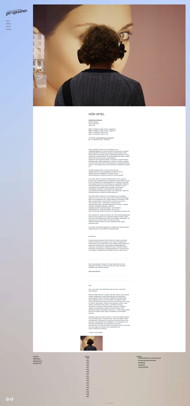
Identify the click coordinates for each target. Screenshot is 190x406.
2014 (87, 383)
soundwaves (141, 365)
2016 (87, 387)
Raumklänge (141, 362)
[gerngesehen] (16, 12)
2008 (87, 369)
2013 (87, 380)
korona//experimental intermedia (147, 360)
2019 (87, 394)
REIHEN (8, 24)
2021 (87, 396)
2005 (87, 362)
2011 (87, 376)
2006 (87, 365)
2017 (87, 389)
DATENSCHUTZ (37, 361)
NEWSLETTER (37, 363)
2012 (87, 378)
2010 (87, 374)
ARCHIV (8, 26)
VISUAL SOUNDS (143, 367)
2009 (87, 371)
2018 (87, 392)
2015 (87, 385)
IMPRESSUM (37, 358)
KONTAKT (9, 29)
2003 (87, 358)
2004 (87, 360)
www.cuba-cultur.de (94, 271)
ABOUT (8, 21)
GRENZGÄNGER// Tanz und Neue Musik (149, 358)
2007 (87, 367)
